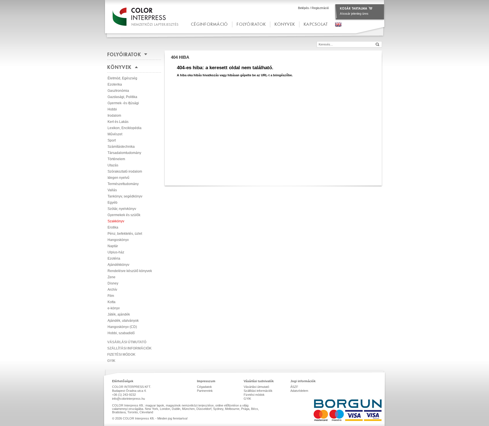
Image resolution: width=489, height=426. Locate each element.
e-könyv (114, 308)
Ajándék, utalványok (123, 321)
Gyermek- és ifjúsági (123, 103)
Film (111, 296)
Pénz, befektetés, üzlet (125, 234)
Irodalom (114, 116)
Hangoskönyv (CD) (122, 327)
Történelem (116, 159)
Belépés (303, 8)
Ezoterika (115, 84)
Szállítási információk (129, 348)
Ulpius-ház (116, 252)
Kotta (111, 302)
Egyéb (112, 203)
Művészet (115, 134)
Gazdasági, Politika (122, 97)
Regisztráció (320, 8)
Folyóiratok (251, 24)
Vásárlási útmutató (126, 342)
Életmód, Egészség (122, 78)
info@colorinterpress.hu (128, 398)
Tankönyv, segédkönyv (125, 196)
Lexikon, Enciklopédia (124, 128)
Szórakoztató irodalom (125, 171)
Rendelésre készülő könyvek (130, 271)
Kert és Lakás (118, 122)
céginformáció (209, 24)
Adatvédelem (299, 390)
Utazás (113, 165)
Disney (113, 283)
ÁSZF (294, 386)
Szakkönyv (116, 221)
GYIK (111, 361)
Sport (112, 140)
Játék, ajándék (119, 314)
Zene (111, 277)
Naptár (113, 246)
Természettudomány (123, 184)
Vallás (112, 190)
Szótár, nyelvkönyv (122, 209)
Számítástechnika (121, 147)
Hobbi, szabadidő (121, 333)
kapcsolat (316, 24)
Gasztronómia (118, 91)
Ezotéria (114, 258)
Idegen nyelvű (118, 178)
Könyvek (284, 24)
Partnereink (205, 390)
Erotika (113, 227)
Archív (112, 290)
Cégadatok (204, 386)
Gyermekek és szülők (124, 215)
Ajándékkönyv (118, 265)
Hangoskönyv (118, 240)
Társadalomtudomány (124, 153)
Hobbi (112, 109)
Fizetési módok (121, 355)
